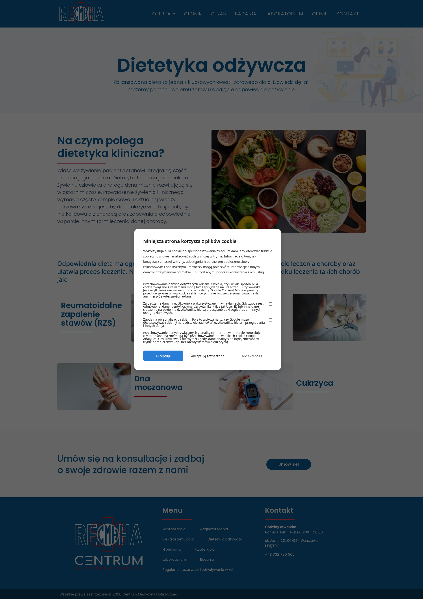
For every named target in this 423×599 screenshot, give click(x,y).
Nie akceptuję (252, 356)
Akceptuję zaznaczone (207, 356)
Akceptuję (163, 356)
